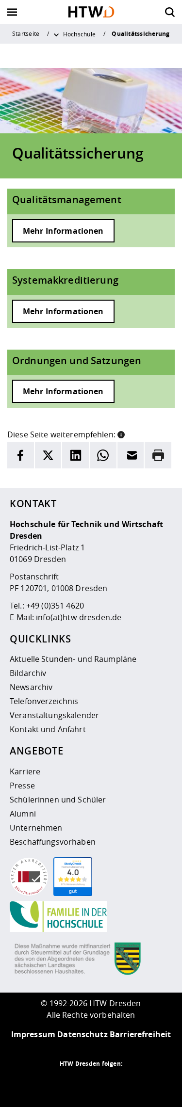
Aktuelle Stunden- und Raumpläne (73, 659)
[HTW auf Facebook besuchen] (110, 1082)
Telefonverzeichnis (44, 701)
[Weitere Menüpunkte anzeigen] (56, 34)
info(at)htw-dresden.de (78, 617)
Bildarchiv (28, 673)
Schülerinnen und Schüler (58, 799)
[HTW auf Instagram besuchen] (72, 1082)
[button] (121, 433)
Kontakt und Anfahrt (48, 729)
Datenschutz (82, 1034)
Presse (22, 785)
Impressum (33, 1034)
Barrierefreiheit (140, 1034)
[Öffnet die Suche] (170, 12)
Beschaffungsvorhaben (53, 841)
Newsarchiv (31, 687)
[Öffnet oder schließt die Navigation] (12, 12)
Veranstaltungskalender (54, 715)
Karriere (25, 771)
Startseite (25, 33)
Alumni (23, 813)
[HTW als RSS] (52, 1082)
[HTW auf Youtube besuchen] (130, 1082)
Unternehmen (36, 827)
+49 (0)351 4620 (55, 605)
